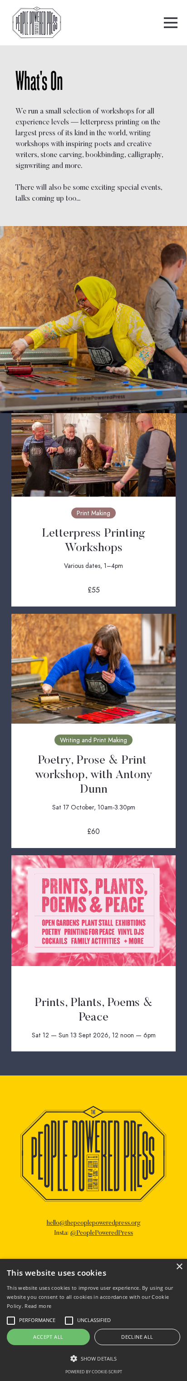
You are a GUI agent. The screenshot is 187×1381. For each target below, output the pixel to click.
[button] (171, 23)
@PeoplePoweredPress (101, 1233)
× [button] (179, 1266)
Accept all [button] (48, 1336)
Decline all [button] (137, 1336)
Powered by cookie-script (93, 1372)
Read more (38, 1305)
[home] (34, 22)
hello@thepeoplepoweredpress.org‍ (94, 1223)
